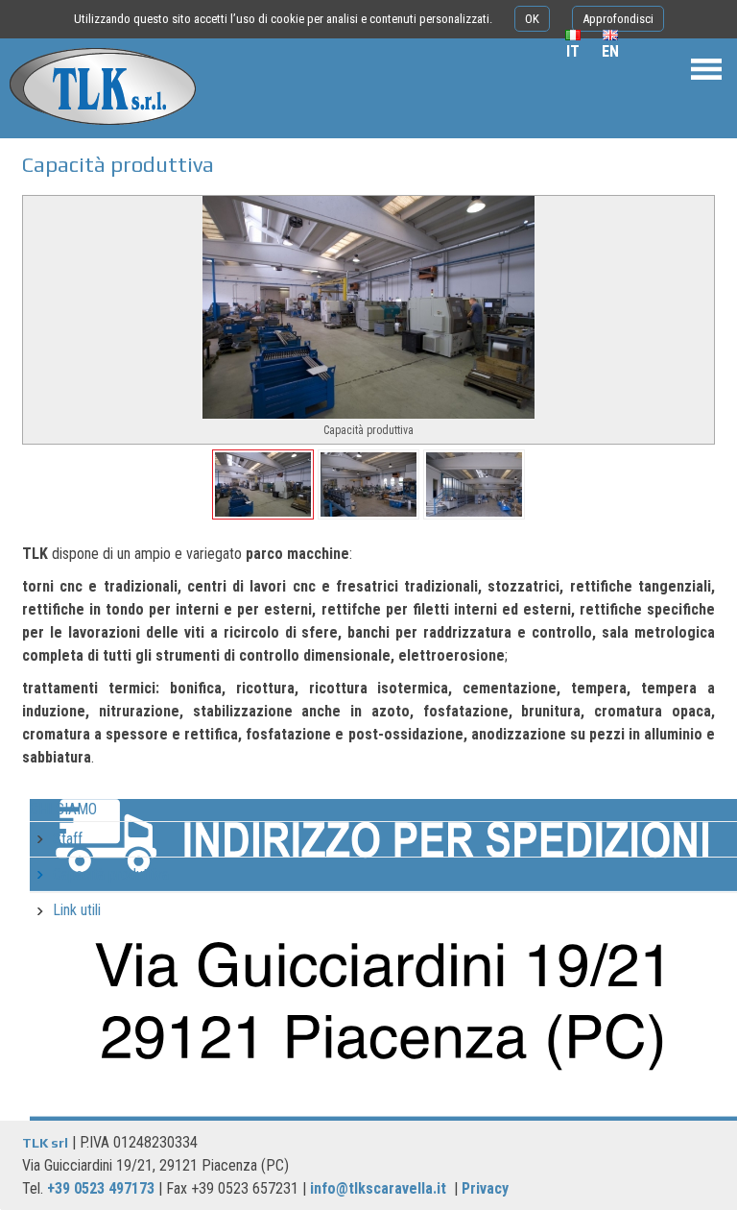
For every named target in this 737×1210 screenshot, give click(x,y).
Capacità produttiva (111, 874)
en (610, 51)
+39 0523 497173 (101, 1188)
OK (532, 19)
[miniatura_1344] (474, 484)
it (573, 51)
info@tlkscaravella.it (378, 1188)
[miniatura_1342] (263, 484)
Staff (68, 839)
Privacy (485, 1188)
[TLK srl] (98, 129)
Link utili (77, 910)
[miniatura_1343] (368, 484)
